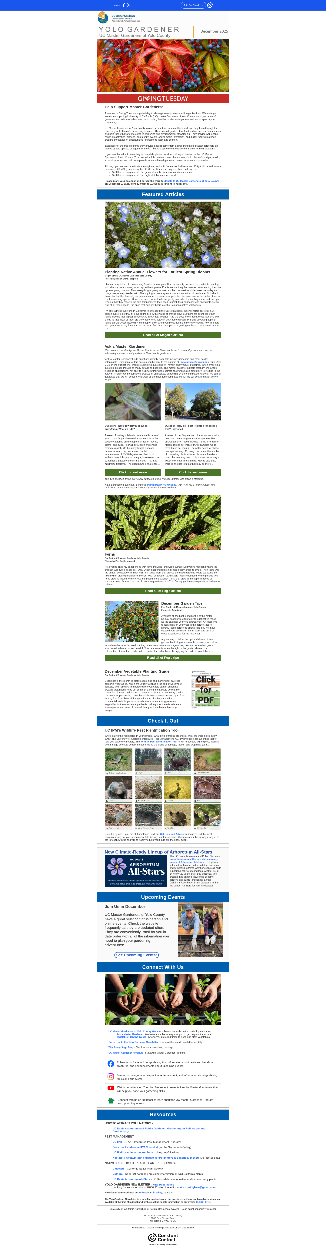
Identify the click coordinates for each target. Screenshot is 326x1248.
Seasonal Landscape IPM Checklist (135, 1147)
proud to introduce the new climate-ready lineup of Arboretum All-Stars (194, 860)
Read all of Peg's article (163, 591)
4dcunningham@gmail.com (197, 1187)
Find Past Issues (163, 1184)
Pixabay (157, 1192)
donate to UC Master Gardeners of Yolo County (191, 181)
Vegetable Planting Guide (131, 1037)
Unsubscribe (138, 1227)
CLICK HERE (203, 1202)
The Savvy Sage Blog (120, 1047)
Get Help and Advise (172, 834)
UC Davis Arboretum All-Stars (131, 1179)
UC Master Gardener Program (125, 1052)
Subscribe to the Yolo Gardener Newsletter (133, 1042)
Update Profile (154, 1227)
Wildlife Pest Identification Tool (159, 741)
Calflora (118, 1173)
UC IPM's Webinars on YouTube (133, 1152)
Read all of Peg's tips (163, 657)
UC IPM (117, 1141)
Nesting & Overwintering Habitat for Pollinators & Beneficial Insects (156, 1157)
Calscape (119, 1168)
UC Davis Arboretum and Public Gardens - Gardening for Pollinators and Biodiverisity (159, 1130)
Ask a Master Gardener (129, 1034)
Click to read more (133, 472)
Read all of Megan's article (163, 335)
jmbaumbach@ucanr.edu (194, 362)
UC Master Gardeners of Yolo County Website (134, 1031)
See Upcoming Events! (136, 955)
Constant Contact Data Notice (178, 1227)
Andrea (142, 1192)
